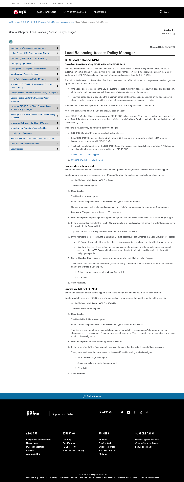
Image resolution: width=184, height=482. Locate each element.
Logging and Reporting (21, 133)
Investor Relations (36, 446)
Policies (43, 478)
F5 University (69, 446)
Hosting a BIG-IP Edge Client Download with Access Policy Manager (31, 107)
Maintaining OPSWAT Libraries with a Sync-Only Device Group (32, 86)
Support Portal (107, 446)
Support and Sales (63, 414)
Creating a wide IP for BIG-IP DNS (87, 159)
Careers (30, 450)
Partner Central (107, 450)
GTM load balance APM (82, 60)
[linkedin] (127, 411)
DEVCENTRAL (29, 3)
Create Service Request (147, 443)
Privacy (53, 478)
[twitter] (121, 411)
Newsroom (32, 443)
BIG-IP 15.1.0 (26, 22)
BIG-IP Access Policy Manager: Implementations (54, 22)
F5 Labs (103, 454)
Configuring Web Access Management (28, 48)
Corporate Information (38, 439)
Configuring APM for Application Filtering (29, 58)
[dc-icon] (146, 411)
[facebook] (134, 411)
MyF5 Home (14, 22)
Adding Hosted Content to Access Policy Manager (33, 92)
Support (44, 3)
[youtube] (140, 411)
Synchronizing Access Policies (24, 74)
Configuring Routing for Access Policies (28, 69)
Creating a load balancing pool (85, 154)
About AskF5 (33, 454)
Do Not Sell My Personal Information (97, 478)
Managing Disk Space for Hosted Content (29, 123)
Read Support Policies (147, 439)
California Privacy (68, 478)
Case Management (46, 12)
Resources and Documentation (25, 143)
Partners (58, 3)
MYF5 (69, 3)
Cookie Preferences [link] (127, 478)
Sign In (166, 12)
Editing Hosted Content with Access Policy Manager (30, 99)
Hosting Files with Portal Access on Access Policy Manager (33, 116)
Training (67, 439)
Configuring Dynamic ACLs (23, 63)
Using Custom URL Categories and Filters (30, 53)
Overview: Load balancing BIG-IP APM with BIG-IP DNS (95, 64)
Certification (69, 443)
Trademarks (30, 478)
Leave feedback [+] (145, 446)
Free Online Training (73, 450)
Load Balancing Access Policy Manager (28, 79)
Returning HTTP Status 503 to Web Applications (32, 138)
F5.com (16, 3)
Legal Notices (17, 149)
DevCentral (105, 443)
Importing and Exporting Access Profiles (29, 128)
